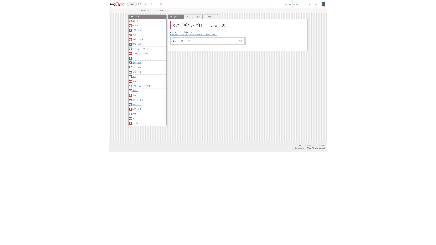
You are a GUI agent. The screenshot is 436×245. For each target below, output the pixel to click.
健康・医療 (136, 63)
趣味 (134, 77)
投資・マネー (137, 72)
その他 (135, 123)
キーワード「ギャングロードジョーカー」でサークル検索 (193, 35)
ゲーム (135, 91)
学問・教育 (136, 109)
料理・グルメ (137, 39)
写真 (134, 81)
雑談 (134, 119)
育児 (134, 35)
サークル (301, 145)
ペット (135, 58)
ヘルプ (315, 145)
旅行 (134, 95)
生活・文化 (136, 30)
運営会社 (322, 145)
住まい (135, 26)
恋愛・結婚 (136, 44)
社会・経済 (136, 67)
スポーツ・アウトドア (141, 49)
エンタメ (136, 21)
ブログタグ (210, 17)
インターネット (138, 100)
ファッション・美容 (140, 53)
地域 (134, 114)
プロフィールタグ (193, 17)
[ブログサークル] (117, 4)
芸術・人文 (136, 105)
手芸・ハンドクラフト (141, 86)
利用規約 (308, 145)
